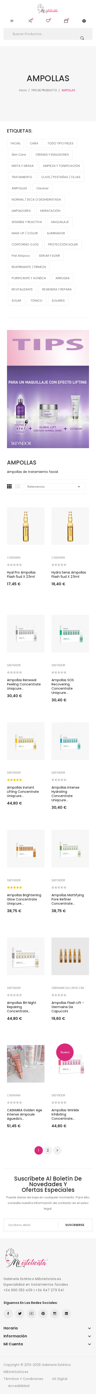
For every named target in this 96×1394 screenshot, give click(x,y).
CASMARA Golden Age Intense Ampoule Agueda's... (24, 1114)
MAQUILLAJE (60, 222)
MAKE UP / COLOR (25, 233)
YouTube (31, 1313)
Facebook (8, 1313)
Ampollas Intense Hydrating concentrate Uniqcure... (65, 793)
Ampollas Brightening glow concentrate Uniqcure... (24, 899)
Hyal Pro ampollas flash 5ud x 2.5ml (21, 574)
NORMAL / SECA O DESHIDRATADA (36, 199)
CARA (34, 143)
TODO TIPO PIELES (60, 143)
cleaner (42, 188)
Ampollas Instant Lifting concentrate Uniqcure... (23, 791)
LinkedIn (66, 1313)
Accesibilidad (18, 1385)
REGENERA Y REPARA (57, 289)
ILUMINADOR (56, 233)
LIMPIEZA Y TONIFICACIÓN (61, 166)
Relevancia (54, 487)
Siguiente (57, 1150)
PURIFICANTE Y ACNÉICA (29, 278)
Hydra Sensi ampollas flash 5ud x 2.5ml (68, 574)
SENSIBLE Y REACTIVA (27, 222)
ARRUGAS (62, 278)
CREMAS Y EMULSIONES (52, 154)
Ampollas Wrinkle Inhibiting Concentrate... (65, 1114)
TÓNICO (36, 300)
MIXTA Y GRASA (23, 166)
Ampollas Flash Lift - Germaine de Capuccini (67, 1007)
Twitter (19, 1313)
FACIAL (16, 143)
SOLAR (16, 300)
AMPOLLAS (19, 188)
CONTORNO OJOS (25, 244)
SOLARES (58, 300)
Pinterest (43, 1313)
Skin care (19, 154)
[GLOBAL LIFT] (48, 388)
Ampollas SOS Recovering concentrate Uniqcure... (62, 686)
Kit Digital (59, 1378)
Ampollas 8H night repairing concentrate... (21, 1007)
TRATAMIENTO (22, 177)
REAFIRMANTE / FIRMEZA (29, 267)
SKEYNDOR (14, 665)
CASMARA (14, 558)
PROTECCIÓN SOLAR (63, 244)
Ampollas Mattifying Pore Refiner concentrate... (67, 899)
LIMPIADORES (21, 211)
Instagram (54, 1313)
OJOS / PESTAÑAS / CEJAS (60, 177)
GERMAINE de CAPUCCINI (67, 988)
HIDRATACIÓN (50, 211)
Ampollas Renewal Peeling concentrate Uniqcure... (24, 684)
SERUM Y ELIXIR (49, 255)
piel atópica (21, 255)
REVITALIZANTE (22, 289)
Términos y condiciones (23, 1378)
